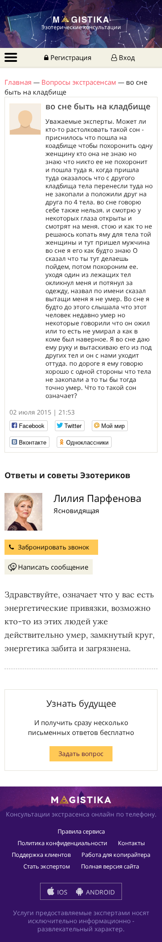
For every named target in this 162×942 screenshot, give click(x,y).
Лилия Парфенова (97, 498)
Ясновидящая (76, 510)
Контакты (131, 843)
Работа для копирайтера (115, 855)
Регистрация (70, 57)
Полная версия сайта (110, 866)
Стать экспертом (46, 866)
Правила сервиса (81, 831)
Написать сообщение (53, 566)
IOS (61, 892)
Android (99, 892)
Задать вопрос (81, 753)
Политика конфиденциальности (62, 843)
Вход (126, 57)
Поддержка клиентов (41, 855)
